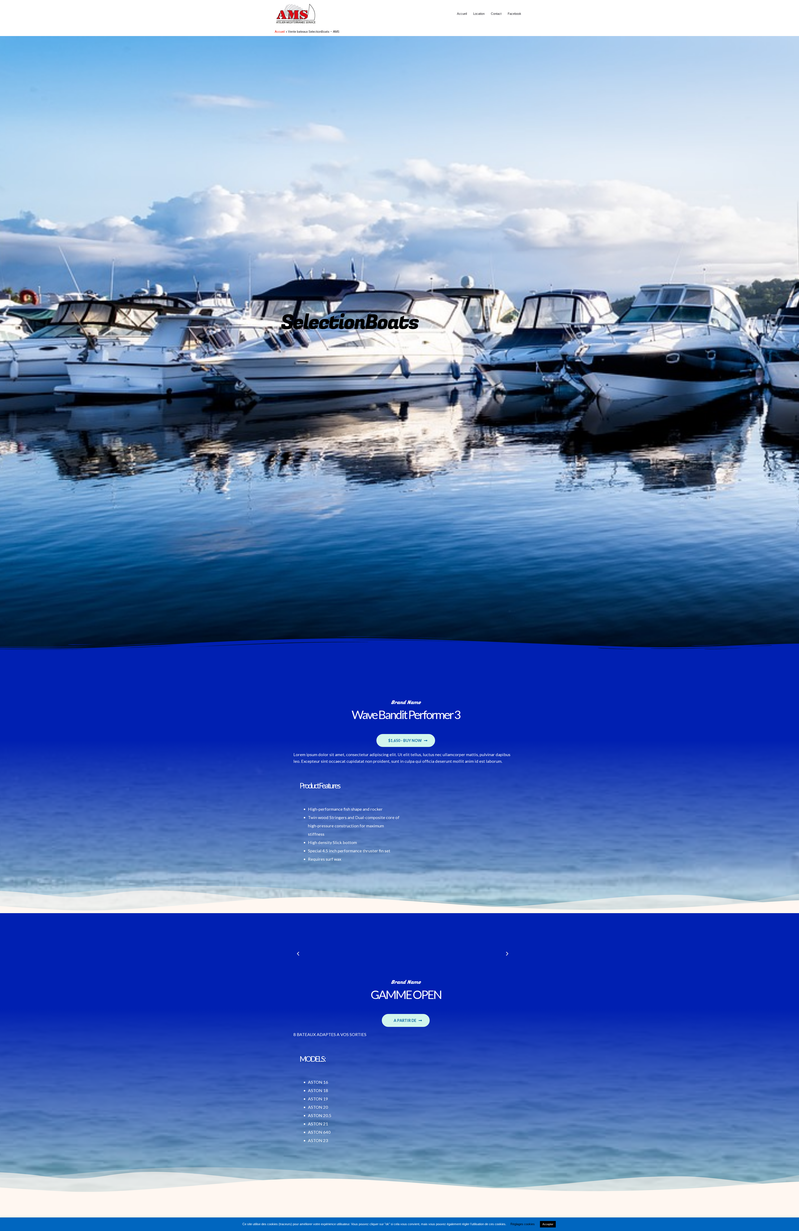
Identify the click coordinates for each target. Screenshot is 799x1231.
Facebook (514, 13)
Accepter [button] (547, 1224)
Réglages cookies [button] (522, 1224)
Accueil (462, 13)
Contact (496, 13)
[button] (405, 740)
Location (479, 13)
